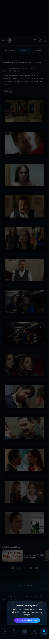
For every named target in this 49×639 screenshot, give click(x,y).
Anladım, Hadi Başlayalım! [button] (27, 620)
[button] (44, 603)
